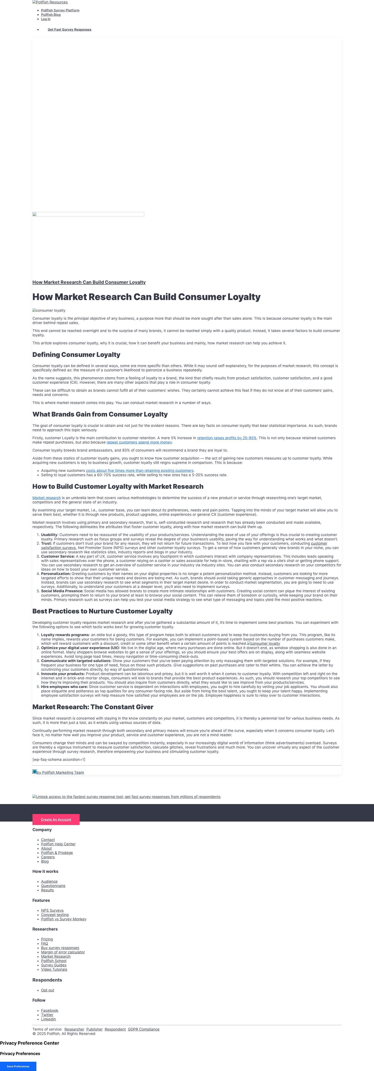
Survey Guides (53, 965)
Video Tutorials (54, 969)
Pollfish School (53, 961)
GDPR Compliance (144, 1029)
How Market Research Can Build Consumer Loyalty (89, 282)
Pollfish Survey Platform (60, 10)
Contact (48, 840)
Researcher (74, 1029)
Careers (48, 857)
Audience (49, 881)
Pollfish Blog (51, 15)
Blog (45, 861)
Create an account (56, 819)
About (46, 848)
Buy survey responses (60, 948)
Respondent (115, 1029)
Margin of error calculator (63, 952)
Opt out (47, 990)
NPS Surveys (52, 910)
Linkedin (48, 1019)
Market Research (56, 956)
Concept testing (55, 915)
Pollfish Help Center (58, 844)
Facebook (49, 1010)
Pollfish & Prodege (57, 853)
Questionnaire (53, 886)
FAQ (44, 943)
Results (47, 890)
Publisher (94, 1029)
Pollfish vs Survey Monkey (63, 919)
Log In (45, 19)
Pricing (47, 939)
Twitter (47, 1015)
